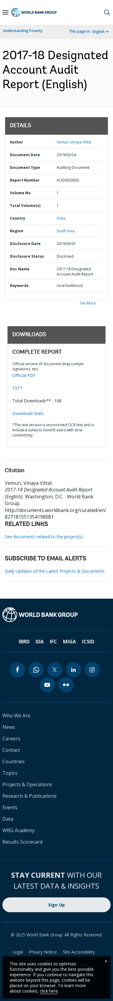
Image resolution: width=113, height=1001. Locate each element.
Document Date (25, 154)
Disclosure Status (27, 256)
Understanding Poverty (22, 30)
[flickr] (66, 684)
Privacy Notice (43, 952)
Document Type (25, 167)
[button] (107, 12)
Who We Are (16, 715)
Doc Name (20, 269)
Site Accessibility (79, 952)
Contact (11, 750)
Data (7, 819)
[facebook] (17, 669)
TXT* (17, 388)
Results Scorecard (22, 841)
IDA (40, 641)
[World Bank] (56, 614)
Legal (17, 952)
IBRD (24, 641)
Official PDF (24, 375)
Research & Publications (29, 796)
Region (16, 230)
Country (17, 218)
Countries (13, 761)
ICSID (88, 641)
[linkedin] (73, 669)
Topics (9, 773)
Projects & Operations (27, 784)
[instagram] (92, 669)
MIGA (69, 641)
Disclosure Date (25, 243)
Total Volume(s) (25, 205)
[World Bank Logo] (34, 12)
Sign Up (56, 905)
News (8, 727)
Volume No (20, 192)
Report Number (25, 180)
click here (49, 991)
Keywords (19, 285)
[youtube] (47, 684)
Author (16, 142)
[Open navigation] (5, 12)
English (99, 31)
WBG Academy (18, 830)
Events (9, 807)
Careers (11, 738)
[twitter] (54, 669)
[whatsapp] (36, 669)
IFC (53, 641)
